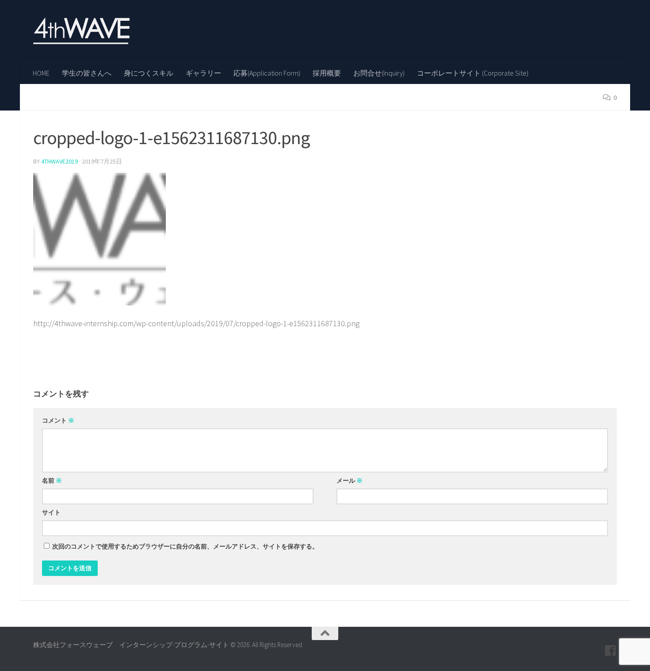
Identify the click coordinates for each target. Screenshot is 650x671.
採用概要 (327, 73)
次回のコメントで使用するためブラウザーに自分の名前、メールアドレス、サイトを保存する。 (185, 546)
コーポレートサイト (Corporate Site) (472, 73)
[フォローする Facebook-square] (610, 650)
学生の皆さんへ (86, 73)
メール (349, 480)
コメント (58, 420)
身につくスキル (148, 73)
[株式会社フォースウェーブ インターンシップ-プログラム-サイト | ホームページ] (81, 31)
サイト (51, 512)
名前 (52, 480)
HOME (41, 73)
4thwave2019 (59, 161)
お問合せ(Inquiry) (379, 73)
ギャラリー (203, 73)
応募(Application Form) (266, 73)
